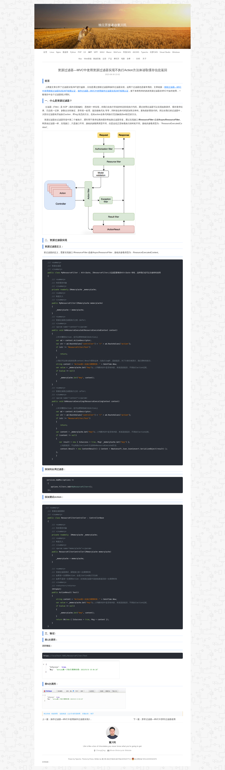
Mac (80, 59)
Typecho (144, 52)
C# (84, 52)
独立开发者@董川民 (112, 25)
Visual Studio (165, 52)
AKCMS (136, 52)
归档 (138, 59)
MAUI (102, 52)
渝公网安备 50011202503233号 (145, 759)
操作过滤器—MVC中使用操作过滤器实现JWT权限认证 (103, 91)
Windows (176, 52)
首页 (45, 52)
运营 (104, 59)
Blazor (109, 52)
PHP (80, 52)
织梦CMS (154, 52)
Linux (52, 52)
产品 (110, 59)
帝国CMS (127, 52)
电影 (123, 59)
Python (73, 52)
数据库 (65, 52)
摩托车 (116, 59)
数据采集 (97, 59)
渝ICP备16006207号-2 (123, 759)
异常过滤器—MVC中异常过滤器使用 (159, 719)
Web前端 (87, 59)
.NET (90, 52)
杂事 (128, 59)
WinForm (117, 52)
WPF (96, 52)
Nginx (58, 52)
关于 (144, 59)
